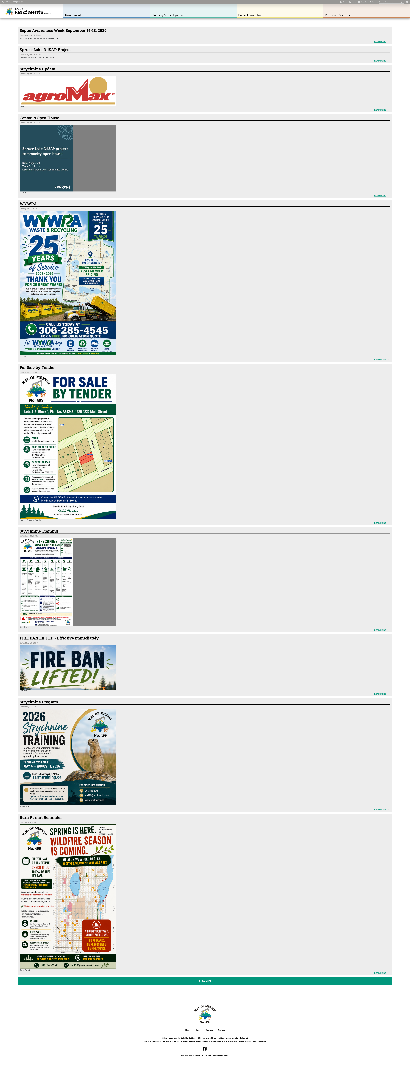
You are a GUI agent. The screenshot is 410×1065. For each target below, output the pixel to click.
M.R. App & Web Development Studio (213, 1055)
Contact (375, 2)
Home (345, 2)
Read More (380, 42)
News (354, 2)
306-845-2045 (215, 1042)
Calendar (364, 2)
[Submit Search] (401, 2)
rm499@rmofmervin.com (255, 1042)
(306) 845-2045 (19, 2)
